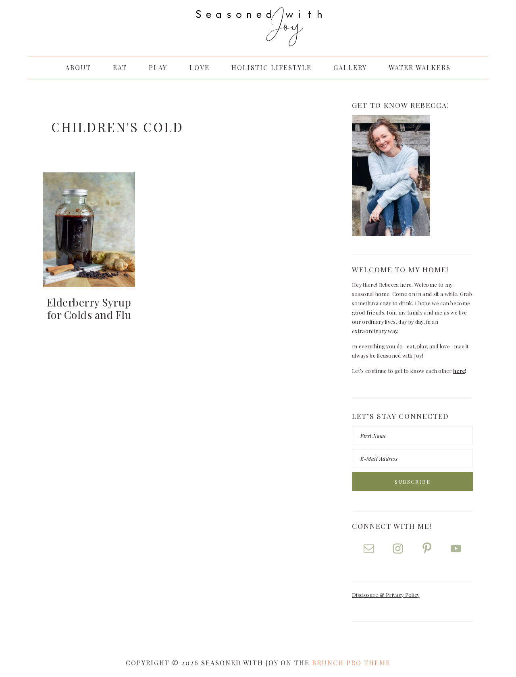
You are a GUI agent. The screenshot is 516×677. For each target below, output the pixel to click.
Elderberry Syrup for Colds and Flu (89, 308)
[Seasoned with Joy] (258, 38)
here (459, 370)
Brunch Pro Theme (351, 662)
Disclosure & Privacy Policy (386, 594)
